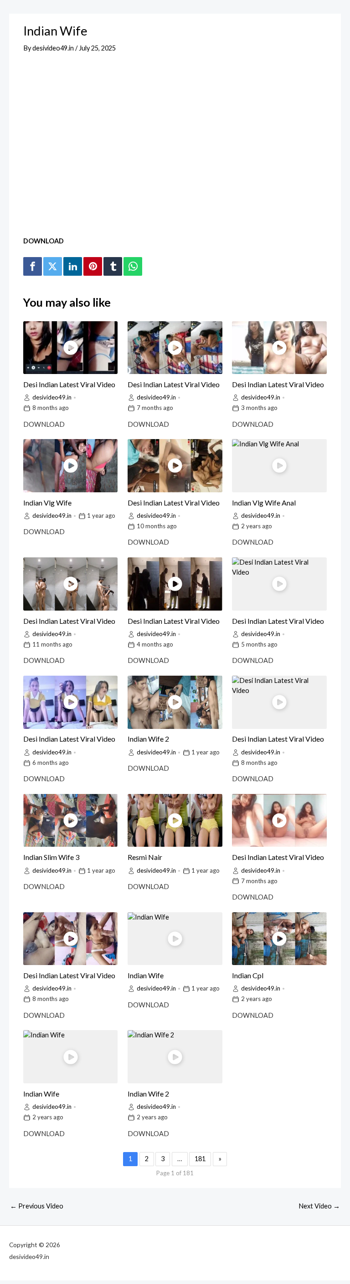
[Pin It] (92, 266)
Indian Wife (146, 975)
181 (200, 1159)
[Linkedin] (72, 266)
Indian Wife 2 (148, 738)
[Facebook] (32, 266)
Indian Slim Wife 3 (51, 857)
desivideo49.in (52, 397)
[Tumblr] (112, 266)
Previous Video (36, 1206)
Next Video (319, 1206)
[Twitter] (52, 266)
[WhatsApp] (133, 266)
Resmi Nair (145, 857)
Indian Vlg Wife (47, 502)
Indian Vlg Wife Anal (264, 502)
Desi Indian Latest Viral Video (69, 384)
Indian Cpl (247, 975)
